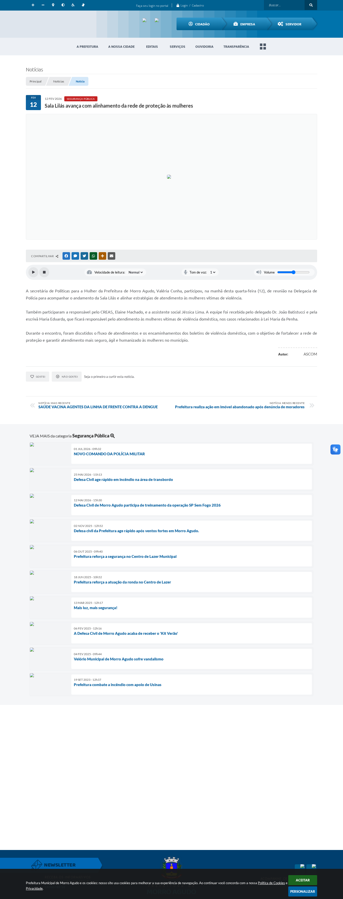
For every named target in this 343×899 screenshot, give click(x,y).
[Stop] (44, 272)
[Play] (33, 272)
